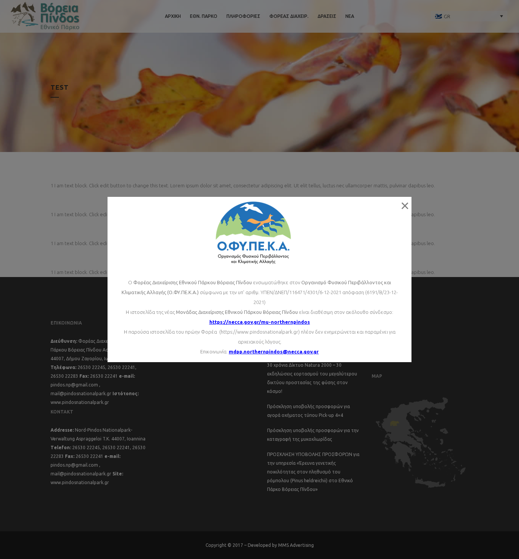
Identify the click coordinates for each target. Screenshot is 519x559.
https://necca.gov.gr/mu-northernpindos (259, 322)
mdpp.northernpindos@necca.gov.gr (274, 351)
